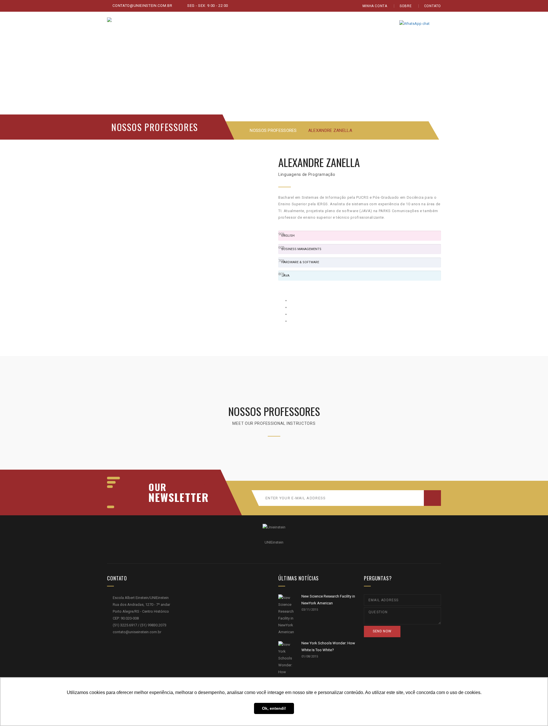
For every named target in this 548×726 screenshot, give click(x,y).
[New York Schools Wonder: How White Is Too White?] (286, 668)
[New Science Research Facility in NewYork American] (286, 614)
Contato (432, 6)
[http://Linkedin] (291, 321)
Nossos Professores (273, 130)
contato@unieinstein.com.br (142, 5)
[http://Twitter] (291, 307)
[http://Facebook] (291, 300)
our (157, 487)
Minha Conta (374, 6)
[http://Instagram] (291, 314)
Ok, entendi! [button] (274, 708)
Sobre (406, 6)
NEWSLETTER (175, 497)
